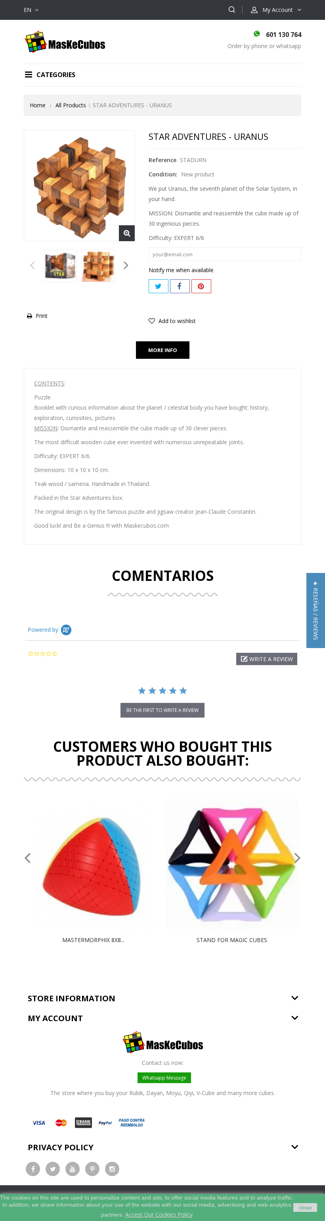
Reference (162, 160)
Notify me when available (181, 270)
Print (42, 315)
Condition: (163, 174)
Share (180, 286)
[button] (266, 659)
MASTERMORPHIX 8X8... (93, 940)
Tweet (158, 286)
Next (126, 267)
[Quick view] (101, 865)
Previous (32, 267)
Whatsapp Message (164, 1077)
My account (55, 1018)
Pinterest (201, 286)
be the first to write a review (162, 710)
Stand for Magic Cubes (232, 940)
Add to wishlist (176, 321)
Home (38, 105)
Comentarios (163, 575)
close (305, 1207)
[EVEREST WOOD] (60, 265)
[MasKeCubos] (65, 41)
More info (162, 350)
